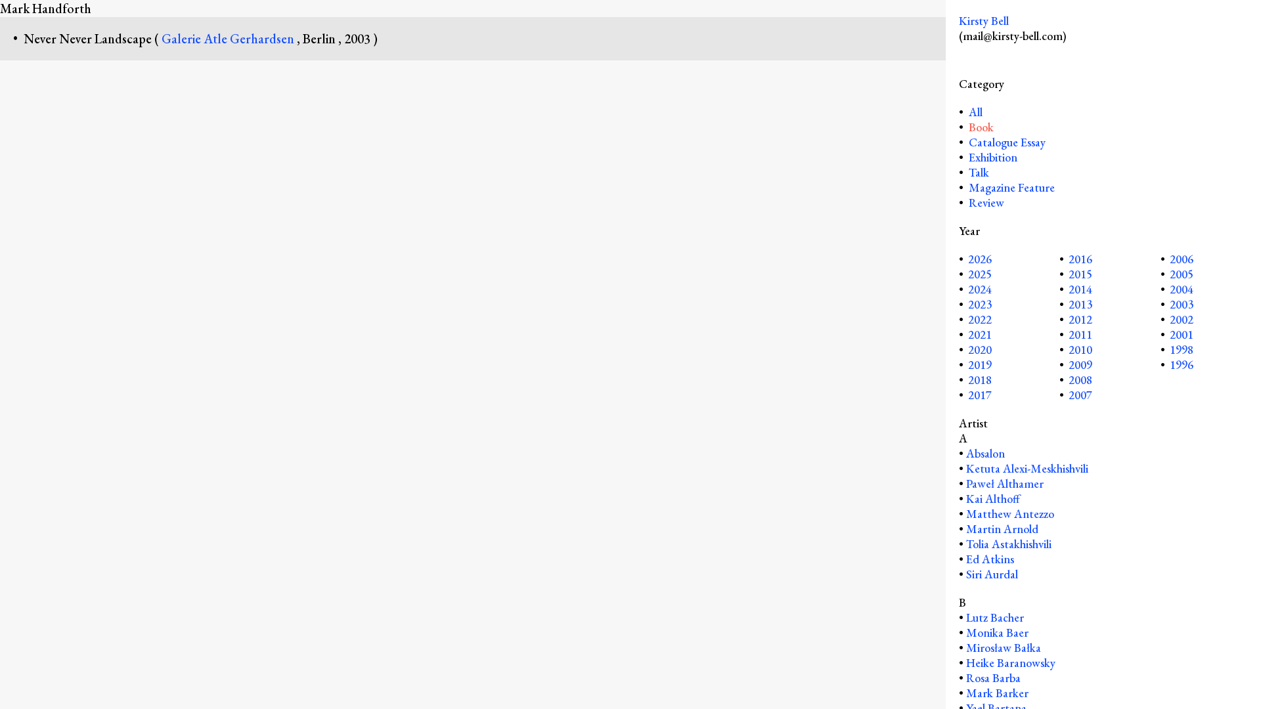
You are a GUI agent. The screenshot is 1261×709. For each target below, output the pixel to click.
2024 (980, 289)
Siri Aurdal (992, 574)
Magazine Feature (1012, 187)
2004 (1181, 289)
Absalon (985, 453)
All (974, 111)
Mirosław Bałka (1003, 647)
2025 (980, 274)
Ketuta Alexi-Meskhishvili (1027, 468)
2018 (980, 379)
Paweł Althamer (1005, 483)
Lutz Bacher (995, 617)
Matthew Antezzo (1010, 513)
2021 (980, 334)
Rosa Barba (993, 677)
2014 (1080, 289)
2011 (1080, 334)
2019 (980, 364)
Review (986, 202)
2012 (1080, 319)
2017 (980, 394)
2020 (980, 349)
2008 (1080, 379)
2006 (1181, 259)
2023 (980, 304)
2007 (1080, 394)
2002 (1181, 319)
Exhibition (993, 157)
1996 (1181, 364)
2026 (980, 259)
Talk (979, 172)
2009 (1080, 364)
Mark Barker (997, 692)
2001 (1181, 334)
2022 (980, 319)
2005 (1181, 274)
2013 (1080, 304)
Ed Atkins (990, 559)
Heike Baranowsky (1010, 662)
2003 (1181, 304)
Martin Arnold (1002, 528)
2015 (1080, 274)
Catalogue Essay (1007, 142)
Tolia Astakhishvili (1008, 543)
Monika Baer (997, 632)
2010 (1080, 349)
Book (981, 127)
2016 (1080, 259)
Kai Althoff (993, 498)
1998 (1181, 349)
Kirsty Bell (984, 20)
